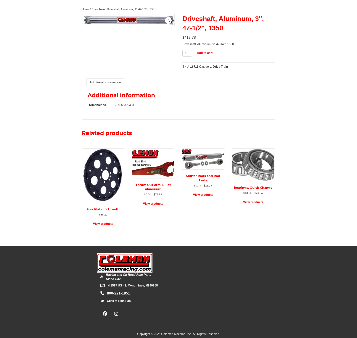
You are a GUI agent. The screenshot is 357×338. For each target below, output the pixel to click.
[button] (168, 20)
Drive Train (98, 9)
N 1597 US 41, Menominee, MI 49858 (132, 285)
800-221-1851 (118, 293)
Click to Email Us (119, 300)
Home (85, 9)
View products (103, 223)
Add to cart (205, 52)
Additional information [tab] (105, 82)
